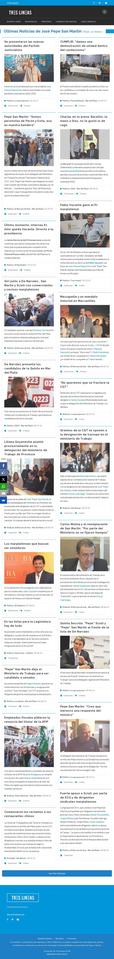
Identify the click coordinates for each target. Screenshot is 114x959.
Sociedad (11, 858)
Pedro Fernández (101, 352)
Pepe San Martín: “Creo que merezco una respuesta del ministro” (80, 710)
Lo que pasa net (22, 101)
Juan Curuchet (30, 591)
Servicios (59, 938)
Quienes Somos (45, 938)
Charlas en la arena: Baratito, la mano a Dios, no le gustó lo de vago (83, 121)
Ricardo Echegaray (32, 774)
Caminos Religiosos (66, 21)
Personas (46, 21)
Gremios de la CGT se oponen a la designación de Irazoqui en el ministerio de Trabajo (84, 434)
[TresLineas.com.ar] (21, 12)
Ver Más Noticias (57, 873)
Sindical (66, 414)
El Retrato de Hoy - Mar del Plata (29, 209)
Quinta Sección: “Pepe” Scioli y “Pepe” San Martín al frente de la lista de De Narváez (84, 627)
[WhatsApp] (3, 486)
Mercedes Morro (87, 476)
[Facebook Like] (3, 472)
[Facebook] (95, 3)
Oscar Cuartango (77, 493)
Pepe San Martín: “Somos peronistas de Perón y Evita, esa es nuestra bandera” (28, 121)
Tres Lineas (76, 280)
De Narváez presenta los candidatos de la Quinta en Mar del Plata (27, 368)
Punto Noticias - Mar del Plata (84, 101)
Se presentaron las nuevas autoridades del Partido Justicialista (24, 46)
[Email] (3, 493)
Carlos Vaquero (96, 821)
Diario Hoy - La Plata (24, 653)
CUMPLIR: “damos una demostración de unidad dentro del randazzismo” (84, 46)
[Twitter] (101, 3)
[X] (3, 479)
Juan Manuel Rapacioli (79, 266)
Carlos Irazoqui (77, 399)
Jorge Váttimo (67, 818)
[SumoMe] (3, 500)
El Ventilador (20, 265)
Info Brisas (75, 508)
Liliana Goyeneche (81, 585)
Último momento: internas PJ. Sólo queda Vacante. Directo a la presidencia (28, 229)
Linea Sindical (88, 21)
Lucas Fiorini (75, 171)
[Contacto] (106, 3)
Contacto (71, 938)
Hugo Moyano (34, 683)
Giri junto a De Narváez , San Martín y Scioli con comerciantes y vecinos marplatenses (28, 285)
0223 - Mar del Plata (79, 189)
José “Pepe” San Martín (38, 499)
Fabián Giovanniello (99, 814)
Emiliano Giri (39, 330)
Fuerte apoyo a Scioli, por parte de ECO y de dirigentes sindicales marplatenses (83, 797)
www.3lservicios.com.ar (57, 954)
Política (10, 101)
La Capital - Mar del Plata (26, 701)
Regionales (31, 21)
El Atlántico (20, 605)
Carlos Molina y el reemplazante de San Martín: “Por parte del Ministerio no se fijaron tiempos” (84, 528)
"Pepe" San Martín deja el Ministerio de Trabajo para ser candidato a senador (26, 673)
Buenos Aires (14, 21)
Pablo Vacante (95, 262)
